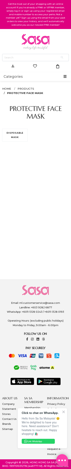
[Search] (62, 57)
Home (6, 88)
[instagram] (32, 339)
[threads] (43, 339)
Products (26, 88)
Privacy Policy (56, 403)
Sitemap (7, 429)
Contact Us (9, 418)
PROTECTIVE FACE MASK (25, 93)
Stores (6, 414)
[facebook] (27, 339)
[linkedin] (37, 339)
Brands (6, 423)
